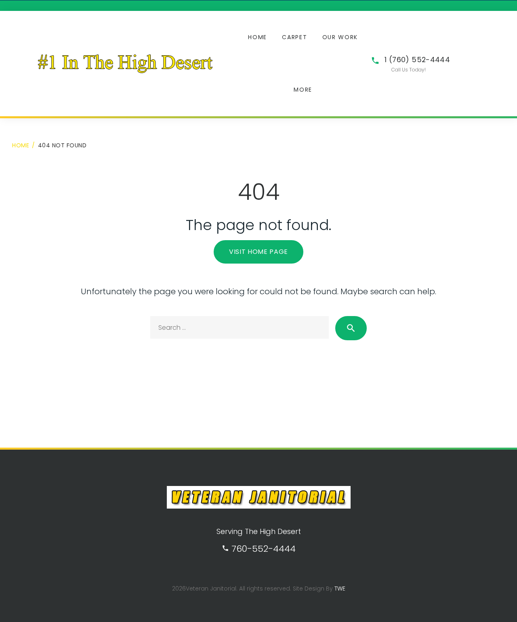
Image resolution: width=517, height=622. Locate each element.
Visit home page (258, 251)
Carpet (294, 37)
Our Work (340, 37)
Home (257, 37)
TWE (339, 588)
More (303, 90)
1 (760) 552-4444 (417, 60)
